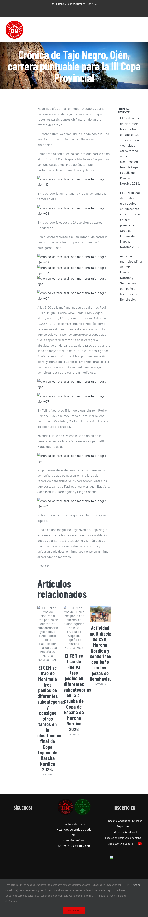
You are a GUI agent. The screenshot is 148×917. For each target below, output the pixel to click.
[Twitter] (26, 821)
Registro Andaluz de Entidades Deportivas (125, 823)
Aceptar (74, 910)
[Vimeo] (33, 821)
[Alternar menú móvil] (141, 30)
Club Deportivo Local (118, 843)
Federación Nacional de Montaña (123, 837)
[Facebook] (12, 821)
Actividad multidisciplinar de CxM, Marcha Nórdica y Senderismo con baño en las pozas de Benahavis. (105, 653)
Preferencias (134, 884)
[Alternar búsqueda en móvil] (134, 30)
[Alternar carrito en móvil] (128, 30)
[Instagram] (19, 821)
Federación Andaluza (123, 831)
